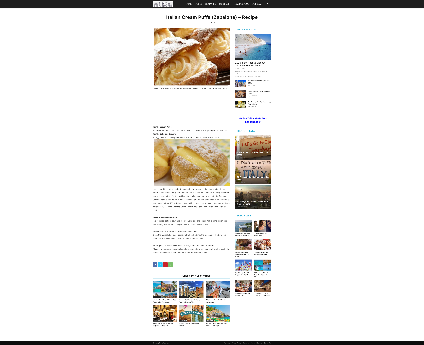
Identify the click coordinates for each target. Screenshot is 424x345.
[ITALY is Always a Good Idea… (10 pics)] (253, 147)
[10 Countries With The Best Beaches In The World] (262, 265)
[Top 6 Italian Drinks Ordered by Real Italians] (240, 104)
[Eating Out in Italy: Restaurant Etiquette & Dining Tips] (165, 313)
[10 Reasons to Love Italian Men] (262, 226)
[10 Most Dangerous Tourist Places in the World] (243, 244)
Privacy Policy (236, 343)
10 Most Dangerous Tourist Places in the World (242, 254)
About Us (227, 343)
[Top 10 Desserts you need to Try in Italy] (262, 244)
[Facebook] (155, 264)
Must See (224, 4)
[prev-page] (154, 330)
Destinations (183, 297)
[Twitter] (160, 264)
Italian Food (242, 4)
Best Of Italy (157, 297)
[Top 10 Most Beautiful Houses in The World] (243, 226)
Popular (257, 4)
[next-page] (158, 330)
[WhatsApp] (170, 264)
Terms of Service (257, 343)
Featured (210, 4)
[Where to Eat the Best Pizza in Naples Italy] (218, 289)
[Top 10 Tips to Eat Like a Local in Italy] (243, 286)
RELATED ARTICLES (167, 276)
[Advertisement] (191, 107)
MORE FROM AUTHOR (197, 276)
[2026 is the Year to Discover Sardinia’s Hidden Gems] (253, 47)
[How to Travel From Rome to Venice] (191, 313)
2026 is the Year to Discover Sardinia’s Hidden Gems (250, 64)
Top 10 (198, 4)
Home (189, 4)
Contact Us (267, 343)
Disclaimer (246, 343)
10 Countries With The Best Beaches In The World (262, 275)
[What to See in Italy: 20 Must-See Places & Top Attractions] (165, 289)
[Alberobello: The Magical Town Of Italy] (240, 83)
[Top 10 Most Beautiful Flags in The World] (243, 265)
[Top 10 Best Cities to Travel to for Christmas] (262, 286)
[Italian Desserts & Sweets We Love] (240, 94)
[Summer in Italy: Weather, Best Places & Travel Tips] (218, 313)
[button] (268, 4)
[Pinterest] (165, 264)
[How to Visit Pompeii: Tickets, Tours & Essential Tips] (191, 289)
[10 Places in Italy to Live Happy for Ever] (253, 172)
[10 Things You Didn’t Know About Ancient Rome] (253, 197)
